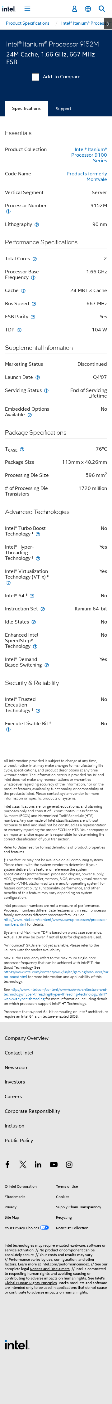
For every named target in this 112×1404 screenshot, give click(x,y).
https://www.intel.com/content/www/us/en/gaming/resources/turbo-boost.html (56, 974)
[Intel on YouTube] (54, 1165)
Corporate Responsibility (32, 1111)
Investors (15, 1082)
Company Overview (27, 1038)
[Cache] (23, 290)
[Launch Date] (37, 377)
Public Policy (19, 1140)
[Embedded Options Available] (29, 414)
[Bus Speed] (33, 303)
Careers (13, 1096)
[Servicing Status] (46, 390)
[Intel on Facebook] (7, 1165)
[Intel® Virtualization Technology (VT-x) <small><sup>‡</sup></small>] (8, 582)
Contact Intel (19, 1053)
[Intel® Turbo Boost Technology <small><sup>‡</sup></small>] (38, 533)
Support (63, 108)
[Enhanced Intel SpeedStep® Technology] (35, 646)
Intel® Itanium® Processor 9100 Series (89, 155)
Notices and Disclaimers (50, 1268)
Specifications (26, 108)
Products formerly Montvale (87, 177)
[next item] (108, 23)
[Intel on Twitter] (23, 1165)
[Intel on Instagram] (69, 1165)
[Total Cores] (34, 258)
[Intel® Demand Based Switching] (46, 665)
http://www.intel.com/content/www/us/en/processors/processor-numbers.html (56, 922)
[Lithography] (36, 224)
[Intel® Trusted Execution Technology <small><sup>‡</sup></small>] (38, 710)
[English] (88, 8)
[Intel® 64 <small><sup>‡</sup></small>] (32, 595)
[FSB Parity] (33, 316)
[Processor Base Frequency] (33, 277)
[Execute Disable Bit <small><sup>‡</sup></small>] (8, 729)
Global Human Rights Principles (31, 1282)
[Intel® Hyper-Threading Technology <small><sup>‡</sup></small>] (38, 558)
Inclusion (14, 1126)
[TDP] (19, 329)
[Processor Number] (8, 211)
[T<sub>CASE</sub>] (22, 449)
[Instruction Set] (42, 608)
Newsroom (17, 1067)
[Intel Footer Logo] (17, 1344)
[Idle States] (33, 621)
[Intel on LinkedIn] (38, 1165)
